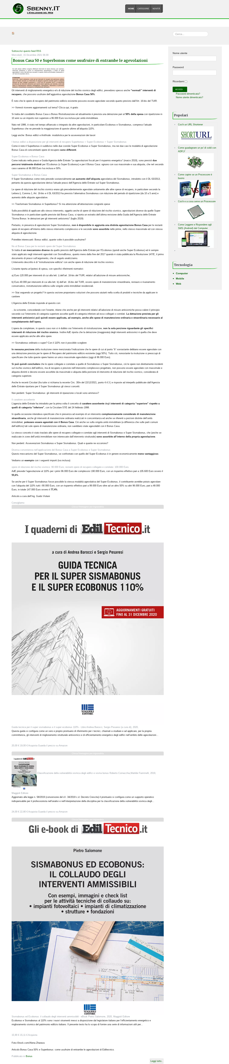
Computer (182, 273)
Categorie (143, 9)
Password (178, 67)
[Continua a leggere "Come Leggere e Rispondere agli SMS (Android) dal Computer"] (196, 238)
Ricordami (178, 81)
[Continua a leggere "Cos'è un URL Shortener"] (196, 135)
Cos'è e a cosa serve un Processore (197, 201)
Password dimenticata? (187, 93)
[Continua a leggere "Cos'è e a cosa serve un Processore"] (196, 212)
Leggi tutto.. (156, 1061)
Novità (156, 9)
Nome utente (180, 53)
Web (178, 283)
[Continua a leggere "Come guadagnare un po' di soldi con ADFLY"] (196, 162)
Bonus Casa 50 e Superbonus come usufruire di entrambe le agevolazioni (80, 60)
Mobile (180, 278)
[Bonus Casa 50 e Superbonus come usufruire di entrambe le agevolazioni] (38, 77)
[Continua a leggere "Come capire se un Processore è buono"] (196, 188)
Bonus (29, 1056)
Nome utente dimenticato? (189, 97)
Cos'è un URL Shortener (190, 124)
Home (131, 9)
